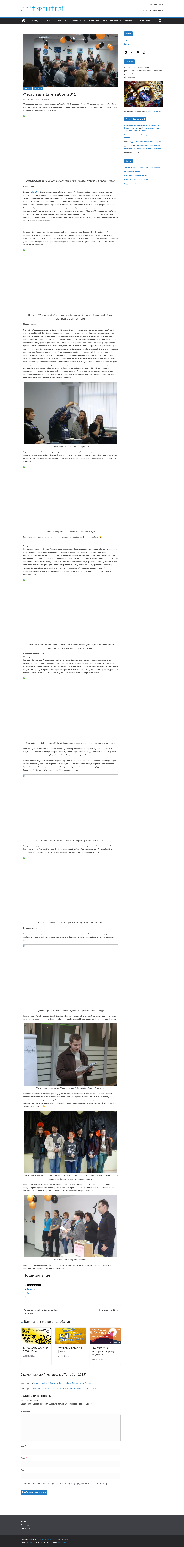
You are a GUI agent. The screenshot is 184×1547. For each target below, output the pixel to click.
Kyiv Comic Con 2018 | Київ (70, 1349)
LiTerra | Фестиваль (132, 171)
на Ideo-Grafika (154, 111)
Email (24, 1458)
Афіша (48, 21)
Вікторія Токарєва (43, 99)
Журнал (62, 21)
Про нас (143, 152)
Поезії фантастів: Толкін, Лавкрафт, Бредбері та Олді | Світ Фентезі (64, 1389)
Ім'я (23, 1446)
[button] (40, 21)
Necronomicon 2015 (108, 1310)
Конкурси (94, 21)
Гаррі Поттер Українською (134, 184)
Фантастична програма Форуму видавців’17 (103, 1351)
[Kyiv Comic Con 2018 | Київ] (70, 1329)
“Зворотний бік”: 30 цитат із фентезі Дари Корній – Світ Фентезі (62, 1383)
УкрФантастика (110, 21)
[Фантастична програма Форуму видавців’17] (105, 1329)
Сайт (23, 1470)
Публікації (34, 21)
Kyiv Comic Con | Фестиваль (135, 175)
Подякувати (145, 21)
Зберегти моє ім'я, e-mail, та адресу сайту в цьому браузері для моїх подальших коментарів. (67, 1484)
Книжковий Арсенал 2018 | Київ (35, 1349)
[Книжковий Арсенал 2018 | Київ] (36, 1329)
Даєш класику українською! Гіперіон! (146, 142)
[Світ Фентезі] (24, 21)
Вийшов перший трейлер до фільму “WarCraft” (42, 1312)
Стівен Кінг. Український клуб (136, 180)
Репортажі (38, 88)
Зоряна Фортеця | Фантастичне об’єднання (142, 167)
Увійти (126, 44)
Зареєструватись (131, 40)
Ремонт (127, 135)
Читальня (77, 21)
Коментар (26, 1411)
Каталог (129, 21)
